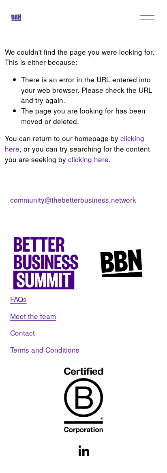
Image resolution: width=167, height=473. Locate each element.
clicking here (88, 159)
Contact (22, 332)
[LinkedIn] (83, 451)
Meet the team (33, 316)
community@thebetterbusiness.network (73, 200)
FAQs (18, 299)
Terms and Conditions (44, 350)
